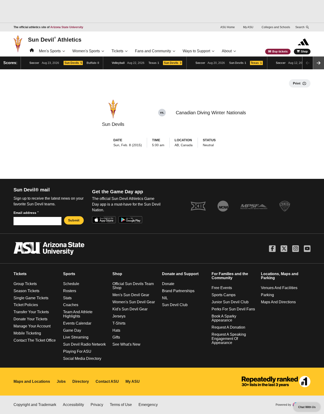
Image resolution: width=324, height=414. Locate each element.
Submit (73, 220)
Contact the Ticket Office (35, 340)
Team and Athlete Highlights (78, 314)
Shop (304, 51)
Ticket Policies (26, 305)
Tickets (117, 51)
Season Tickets (26, 291)
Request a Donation (228, 327)
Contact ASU (107, 381)
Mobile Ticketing (27, 333)
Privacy (97, 405)
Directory (80, 381)
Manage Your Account (32, 326)
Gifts (116, 337)
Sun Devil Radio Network (84, 344)
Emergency (148, 405)
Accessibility (73, 405)
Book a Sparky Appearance (224, 318)
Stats (67, 298)
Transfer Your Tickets (31, 312)
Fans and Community (153, 51)
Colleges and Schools (276, 27)
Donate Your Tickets (30, 319)
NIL (165, 298)
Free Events (222, 288)
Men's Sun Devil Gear (130, 295)
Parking (267, 295)
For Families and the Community (230, 276)
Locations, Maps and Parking (279, 276)
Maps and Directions (278, 302)
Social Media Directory (82, 359)
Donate (168, 284)
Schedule (71, 284)
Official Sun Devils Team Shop (133, 286)
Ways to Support (196, 51)
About (227, 51)
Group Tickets (25, 284)
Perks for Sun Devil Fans (233, 309)
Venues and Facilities (279, 288)
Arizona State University (66, 27)
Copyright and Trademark (35, 405)
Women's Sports (86, 51)
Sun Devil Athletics (54, 39)
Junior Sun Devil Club (230, 302)
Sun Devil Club (175, 305)
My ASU (248, 27)
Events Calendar (77, 323)
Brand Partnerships (178, 291)
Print (297, 83)
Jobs (61, 381)
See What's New (126, 344)
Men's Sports (50, 51)
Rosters (69, 291)
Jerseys (118, 316)
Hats (116, 330)
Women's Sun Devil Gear (133, 302)
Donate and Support (180, 274)
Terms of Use (121, 405)
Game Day (72, 330)
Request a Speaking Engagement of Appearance (229, 338)
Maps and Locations (32, 381)
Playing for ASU (77, 351)
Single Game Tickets (31, 298)
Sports (69, 274)
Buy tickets (280, 51)
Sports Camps (224, 295)
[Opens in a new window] (276, 381)
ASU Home (227, 27)
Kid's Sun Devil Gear (130, 309)
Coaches (70, 305)
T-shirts (118, 323)
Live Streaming (75, 337)
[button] (318, 63)
